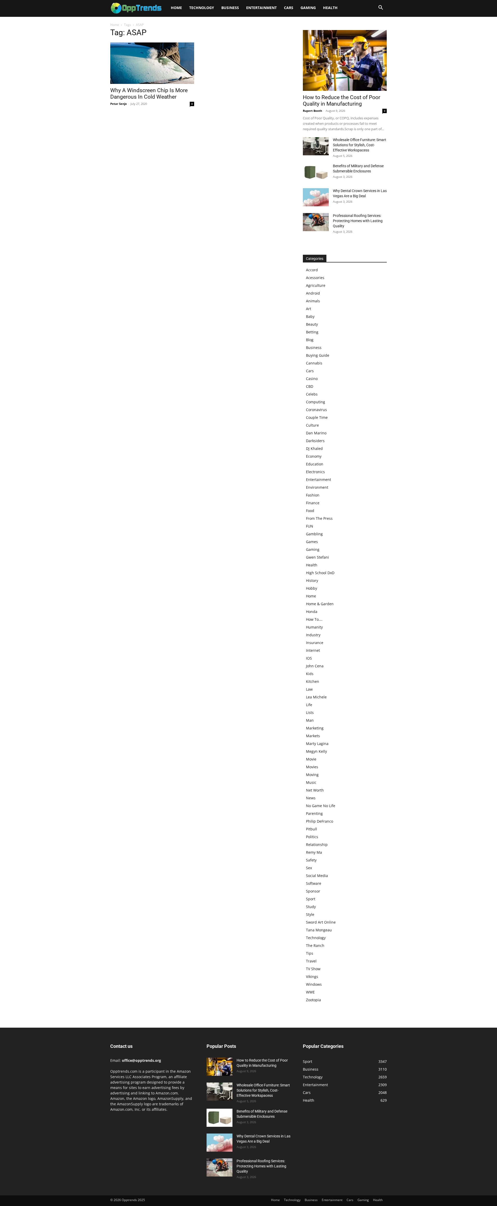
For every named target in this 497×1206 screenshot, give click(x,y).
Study (311, 906)
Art (308, 308)
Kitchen (312, 681)
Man (310, 720)
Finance (312, 502)
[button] (380, 8)
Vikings (312, 976)
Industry (313, 634)
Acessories (315, 277)
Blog (309, 339)
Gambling (314, 533)
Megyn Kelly (316, 751)
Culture (312, 425)
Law (309, 689)
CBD (309, 386)
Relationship (317, 844)
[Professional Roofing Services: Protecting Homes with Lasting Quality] (316, 222)
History (312, 580)
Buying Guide (317, 355)
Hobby (311, 588)
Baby (310, 316)
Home (176, 7)
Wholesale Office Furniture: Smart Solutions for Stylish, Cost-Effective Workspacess (359, 145)
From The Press (319, 518)
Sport (310, 898)
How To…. (314, 619)
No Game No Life (320, 805)
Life (309, 704)
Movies (312, 766)
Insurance (314, 642)
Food (310, 510)
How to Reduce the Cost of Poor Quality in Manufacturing (341, 100)
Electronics (315, 471)
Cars (288, 7)
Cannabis (314, 363)
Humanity (314, 627)
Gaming (308, 7)
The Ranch (315, 945)
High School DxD (320, 572)
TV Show (313, 968)
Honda (311, 611)
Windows (314, 984)
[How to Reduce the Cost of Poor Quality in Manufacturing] (345, 60)
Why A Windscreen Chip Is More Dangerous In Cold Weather (149, 93)
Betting (312, 332)
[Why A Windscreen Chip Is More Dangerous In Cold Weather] (152, 63)
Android (313, 293)
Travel (311, 961)
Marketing (315, 728)
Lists (310, 712)
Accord (312, 269)
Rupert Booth (312, 111)
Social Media (317, 875)
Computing (315, 401)
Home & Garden (320, 603)
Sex (309, 867)
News (311, 797)
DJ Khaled (314, 448)
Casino (312, 378)
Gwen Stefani (317, 557)
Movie (311, 759)
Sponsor (313, 891)
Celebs (312, 394)
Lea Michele (316, 697)
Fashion (312, 495)
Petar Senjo (118, 104)
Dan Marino (316, 432)
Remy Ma (314, 852)
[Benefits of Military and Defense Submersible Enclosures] (316, 172)
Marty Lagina (317, 743)
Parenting (314, 813)
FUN (309, 526)
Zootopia (313, 999)
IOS (309, 658)
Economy (313, 456)
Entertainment (261, 7)
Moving (312, 774)
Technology (201, 7)
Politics (312, 836)
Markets (313, 735)
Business (230, 7)
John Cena (315, 665)
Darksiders (315, 440)
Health (330, 7)
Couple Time (317, 417)
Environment (317, 487)
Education (314, 464)
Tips (309, 953)
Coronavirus (316, 409)
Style (310, 914)
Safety (311, 860)
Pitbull (311, 829)
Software (313, 883)
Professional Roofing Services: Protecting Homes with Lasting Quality (358, 221)
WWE (310, 992)
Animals (313, 300)
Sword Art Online (321, 922)
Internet (313, 650)
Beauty (312, 324)
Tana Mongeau (319, 929)
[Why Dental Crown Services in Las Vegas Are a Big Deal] (316, 197)
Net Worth (315, 790)
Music (311, 782)
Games (312, 541)
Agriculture (315, 285)
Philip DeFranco (319, 821)
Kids (309, 673)
